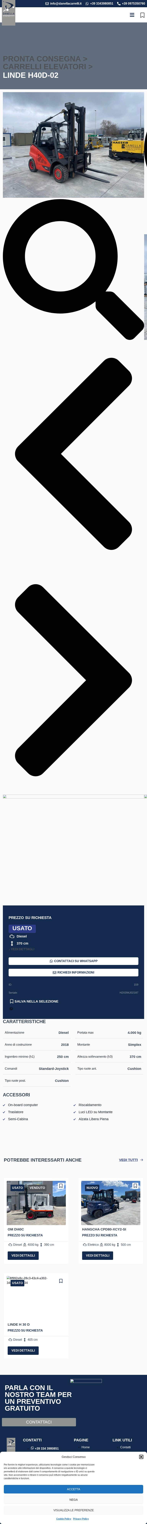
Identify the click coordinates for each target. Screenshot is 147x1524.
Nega (73, 1499)
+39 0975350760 (133, 3)
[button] (141, 1457)
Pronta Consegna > (45, 59)
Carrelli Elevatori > (48, 66)
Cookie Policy (63, 1519)
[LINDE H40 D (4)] (73, 196)
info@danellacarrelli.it (66, 3)
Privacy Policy (81, 1519)
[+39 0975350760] (119, 3)
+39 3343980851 (101, 3)
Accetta (73, 1489)
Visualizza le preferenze (73, 1510)
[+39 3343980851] (87, 3)
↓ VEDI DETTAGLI (21, 949)
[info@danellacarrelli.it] (47, 3)
